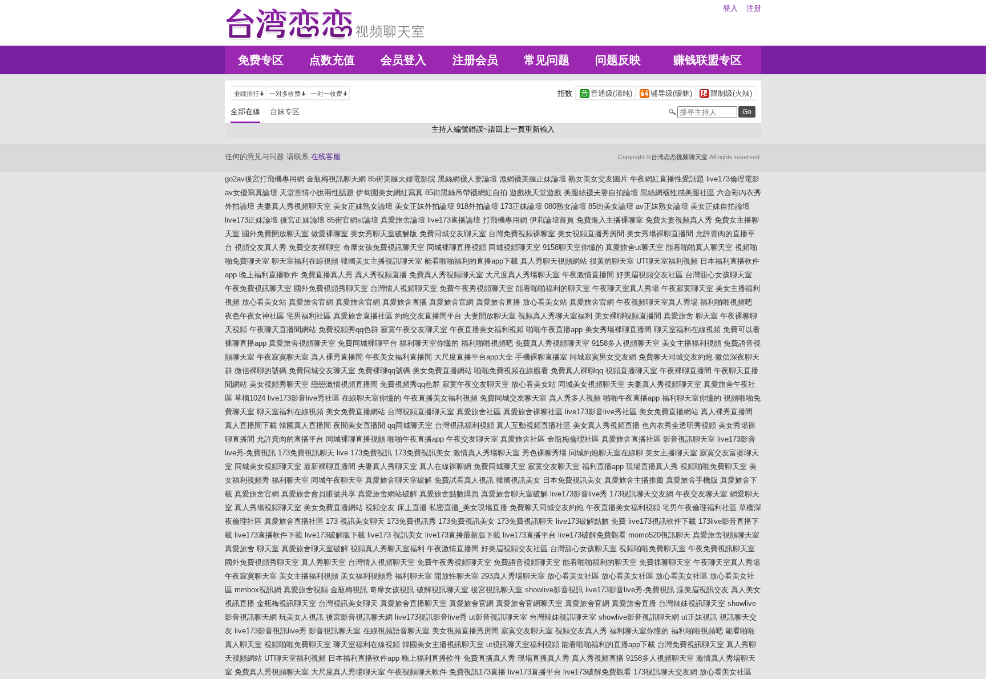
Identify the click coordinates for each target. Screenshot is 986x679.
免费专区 (261, 60)
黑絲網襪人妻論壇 (467, 179)
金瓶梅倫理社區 (573, 439)
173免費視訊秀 (411, 521)
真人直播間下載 (251, 425)
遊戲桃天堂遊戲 (535, 192)
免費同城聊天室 (500, 466)
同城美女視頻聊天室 (591, 384)
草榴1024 (250, 398)
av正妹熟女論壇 (662, 206)
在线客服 (326, 156)
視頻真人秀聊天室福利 (555, 316)
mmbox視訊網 (258, 589)
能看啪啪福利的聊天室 (553, 288)
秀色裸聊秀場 (544, 452)
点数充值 (332, 60)
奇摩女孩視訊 (392, 589)
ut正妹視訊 (699, 617)
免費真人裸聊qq (577, 370)
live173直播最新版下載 (462, 535)
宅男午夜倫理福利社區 (699, 507)
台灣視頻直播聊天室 (420, 411)
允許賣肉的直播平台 (290, 439)
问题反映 (618, 60)
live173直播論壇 (453, 220)
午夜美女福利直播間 (398, 357)
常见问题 (546, 60)
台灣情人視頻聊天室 (403, 288)
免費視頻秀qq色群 (348, 329)
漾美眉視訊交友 (703, 589)
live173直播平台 (529, 535)
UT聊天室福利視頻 (667, 261)
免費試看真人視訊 (464, 480)
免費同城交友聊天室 (452, 233)
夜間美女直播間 (359, 425)
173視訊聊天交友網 (641, 494)
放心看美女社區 (573, 576)
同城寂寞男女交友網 (602, 357)
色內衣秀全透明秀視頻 (679, 425)
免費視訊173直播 (477, 672)
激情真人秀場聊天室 (486, 452)
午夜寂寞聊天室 (687, 288)
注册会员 (475, 60)
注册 (753, 8)
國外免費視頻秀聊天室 (331, 288)
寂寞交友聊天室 (554, 466)
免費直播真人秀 (327, 274)
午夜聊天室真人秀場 (625, 288)
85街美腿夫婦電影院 (401, 179)
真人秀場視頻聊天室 (268, 507)
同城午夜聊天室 (337, 480)
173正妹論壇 (521, 206)
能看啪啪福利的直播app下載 (471, 261)
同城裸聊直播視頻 (456, 247)
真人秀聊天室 (323, 562)
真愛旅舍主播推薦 (634, 480)
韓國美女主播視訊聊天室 (381, 261)
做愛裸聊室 (329, 233)
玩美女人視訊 (301, 617)
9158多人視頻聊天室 (626, 343)
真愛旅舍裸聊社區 (533, 411)
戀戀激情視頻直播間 (344, 384)
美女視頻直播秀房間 (590, 233)
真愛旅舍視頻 (306, 589)
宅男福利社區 (308, 316)
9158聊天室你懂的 (573, 247)
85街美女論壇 (610, 206)
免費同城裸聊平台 (367, 343)
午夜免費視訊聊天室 (258, 288)
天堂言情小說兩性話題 (317, 192)
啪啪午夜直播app (554, 329)
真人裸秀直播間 (337, 357)
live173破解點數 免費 (591, 521)
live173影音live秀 (578, 494)
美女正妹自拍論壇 (720, 206)
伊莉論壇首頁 (552, 220)
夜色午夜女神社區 (254, 316)
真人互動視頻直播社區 (533, 425)
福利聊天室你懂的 (429, 343)
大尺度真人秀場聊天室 (523, 274)
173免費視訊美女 (422, 452)
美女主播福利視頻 (691, 343)
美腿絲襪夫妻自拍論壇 (601, 192)
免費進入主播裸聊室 (609, 220)
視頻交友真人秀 (260, 247)
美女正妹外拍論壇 (424, 206)
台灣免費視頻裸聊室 (521, 233)
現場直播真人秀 (652, 466)
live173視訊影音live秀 (431, 617)
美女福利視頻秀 (367, 576)
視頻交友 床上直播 (396, 507)
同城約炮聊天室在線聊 (606, 452)
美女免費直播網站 (442, 370)
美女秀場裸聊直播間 (660, 233)
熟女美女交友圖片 (598, 179)
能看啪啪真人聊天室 (699, 247)
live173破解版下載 (335, 535)
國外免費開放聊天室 (275, 233)
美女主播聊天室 (671, 452)
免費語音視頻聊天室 (527, 562)
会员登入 (403, 60)
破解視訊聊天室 (442, 589)
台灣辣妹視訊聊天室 (691, 603)
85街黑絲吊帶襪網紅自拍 (466, 192)
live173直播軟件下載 (268, 535)
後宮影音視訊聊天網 (359, 617)
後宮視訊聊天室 (497, 589)
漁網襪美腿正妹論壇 (532, 179)
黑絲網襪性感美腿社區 (677, 192)
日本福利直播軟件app (363, 658)
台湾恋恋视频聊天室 (679, 156)
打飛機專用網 (505, 220)
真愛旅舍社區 (478, 411)
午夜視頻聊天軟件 (417, 672)
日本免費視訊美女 (572, 480)
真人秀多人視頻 (575, 398)
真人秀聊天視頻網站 (553, 261)
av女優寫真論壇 (251, 192)
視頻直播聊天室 (631, 370)
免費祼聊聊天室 (665, 562)
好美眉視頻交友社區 (649, 274)
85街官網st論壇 (352, 220)
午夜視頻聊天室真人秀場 (657, 302)
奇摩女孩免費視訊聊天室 (384, 247)
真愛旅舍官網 (311, 302)
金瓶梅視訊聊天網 (336, 179)
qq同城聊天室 (410, 425)
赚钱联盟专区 (707, 60)
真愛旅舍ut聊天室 (634, 247)
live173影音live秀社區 (304, 398)
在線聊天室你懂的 (371, 398)
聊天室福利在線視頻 (305, 261)
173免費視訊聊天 (306, 452)
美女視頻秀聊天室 (279, 384)
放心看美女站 (264, 302)
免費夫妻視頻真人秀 (678, 220)
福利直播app (603, 466)
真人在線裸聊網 (445, 466)
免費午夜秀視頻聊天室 (476, 288)
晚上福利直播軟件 (268, 274)
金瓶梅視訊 (348, 589)
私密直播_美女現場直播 (468, 507)
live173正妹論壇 (251, 220)
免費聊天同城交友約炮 (676, 357)
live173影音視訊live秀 (270, 631)
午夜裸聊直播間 (686, 370)
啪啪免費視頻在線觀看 (511, 370)
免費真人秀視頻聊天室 (446, 274)
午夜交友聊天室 (472, 439)
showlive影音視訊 (554, 589)
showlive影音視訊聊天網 (639, 617)
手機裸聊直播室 (541, 357)
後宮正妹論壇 (302, 220)
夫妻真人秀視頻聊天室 (294, 206)
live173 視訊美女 (395, 535)
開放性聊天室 (456, 576)
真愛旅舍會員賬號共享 (318, 494)
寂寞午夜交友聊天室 (414, 329)
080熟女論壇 (565, 206)
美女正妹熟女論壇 (363, 206)
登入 (730, 8)
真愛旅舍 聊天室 (691, 316)
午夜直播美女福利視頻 (487, 329)
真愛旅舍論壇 (403, 220)
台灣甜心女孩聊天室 (718, 274)
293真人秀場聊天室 (513, 576)
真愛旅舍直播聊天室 (413, 603)
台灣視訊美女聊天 (348, 603)
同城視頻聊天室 (514, 247)
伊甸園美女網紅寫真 (389, 192)
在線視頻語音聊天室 (396, 631)
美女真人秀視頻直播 (606, 425)
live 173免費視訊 (364, 452)
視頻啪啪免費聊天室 (713, 466)
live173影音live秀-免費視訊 (629, 589)
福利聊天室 (290, 480)
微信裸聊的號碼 (260, 370)
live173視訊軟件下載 (662, 521)
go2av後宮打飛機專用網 (264, 179)
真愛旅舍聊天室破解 (398, 480)
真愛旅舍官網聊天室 (529, 603)
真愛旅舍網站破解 (387, 494)
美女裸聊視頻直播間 (628, 316)
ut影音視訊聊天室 (498, 617)
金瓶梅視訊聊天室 (286, 603)
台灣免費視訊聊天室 (690, 644)
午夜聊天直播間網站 (282, 329)
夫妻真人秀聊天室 (387, 466)
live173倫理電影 (732, 179)
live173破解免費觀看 (592, 535)
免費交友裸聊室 (315, 247)
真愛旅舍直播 (404, 302)
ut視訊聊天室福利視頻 (522, 644)
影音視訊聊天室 (689, 439)
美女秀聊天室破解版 (383, 233)
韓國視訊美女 (518, 480)
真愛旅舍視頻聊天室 (302, 343)
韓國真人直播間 (305, 425)
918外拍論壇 (477, 206)
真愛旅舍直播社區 (363, 316)
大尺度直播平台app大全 (473, 357)
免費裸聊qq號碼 (384, 370)
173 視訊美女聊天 (355, 521)
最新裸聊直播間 (329, 466)
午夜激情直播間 (588, 274)
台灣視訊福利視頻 (464, 425)
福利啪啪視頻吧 (726, 302)
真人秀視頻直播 (381, 274)
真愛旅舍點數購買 (449, 494)
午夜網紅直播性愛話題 (667, 179)
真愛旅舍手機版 (692, 480)
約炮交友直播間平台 (428, 316)
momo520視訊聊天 (659, 535)
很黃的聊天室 (611, 261)
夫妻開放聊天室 (490, 316)
